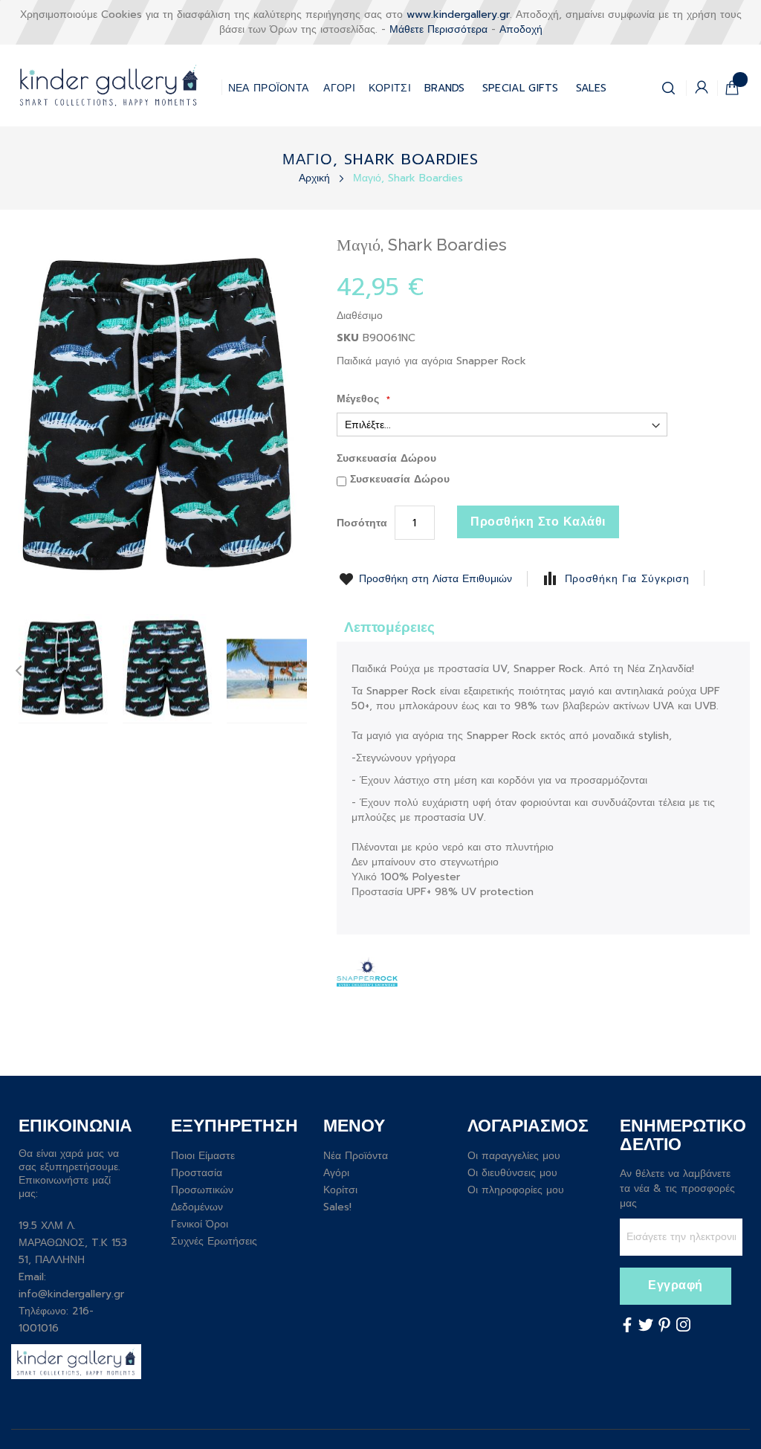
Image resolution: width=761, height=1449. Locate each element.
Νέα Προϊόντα (355, 1156)
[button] (63, 669)
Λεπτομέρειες (389, 627)
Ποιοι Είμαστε (203, 1156)
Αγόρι (336, 1173)
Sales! (337, 1207)
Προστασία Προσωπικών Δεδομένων (202, 1190)
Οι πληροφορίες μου (515, 1190)
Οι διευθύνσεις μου (512, 1173)
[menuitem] (521, 84)
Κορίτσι (340, 1190)
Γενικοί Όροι (199, 1224)
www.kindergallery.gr (458, 14)
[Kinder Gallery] (116, 85)
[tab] (389, 626)
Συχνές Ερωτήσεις (214, 1241)
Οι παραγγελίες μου (513, 1156)
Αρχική (316, 178)
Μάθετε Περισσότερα (438, 29)
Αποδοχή (521, 29)
